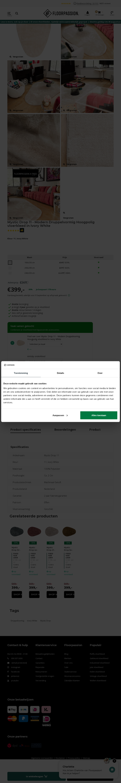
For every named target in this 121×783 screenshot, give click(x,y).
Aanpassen (58, 415)
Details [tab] (60, 373)
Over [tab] (100, 373)
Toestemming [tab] (21, 373)
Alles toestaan (98, 415)
